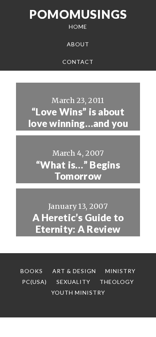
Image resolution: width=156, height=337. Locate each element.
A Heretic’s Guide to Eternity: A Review (78, 223)
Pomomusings (78, 14)
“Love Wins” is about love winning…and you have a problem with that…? (78, 129)
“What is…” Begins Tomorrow (78, 170)
